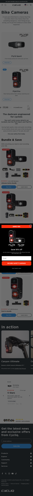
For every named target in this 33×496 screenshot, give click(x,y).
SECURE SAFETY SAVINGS (16, 263)
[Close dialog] (30, 226)
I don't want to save (16, 268)
